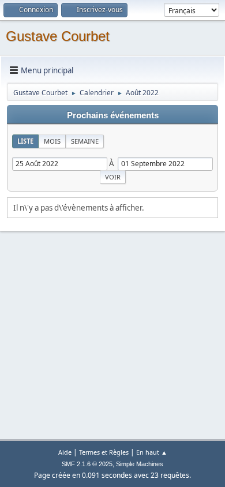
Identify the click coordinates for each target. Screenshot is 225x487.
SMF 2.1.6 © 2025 (87, 463)
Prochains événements (113, 115)
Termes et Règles (104, 452)
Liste (25, 141)
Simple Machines (139, 463)
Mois (52, 141)
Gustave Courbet (58, 36)
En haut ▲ (151, 452)
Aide (65, 452)
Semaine (85, 141)
